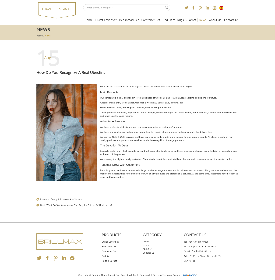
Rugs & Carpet (186, 20)
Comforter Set (150, 20)
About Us (215, 20)
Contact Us (231, 20)
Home (89, 20)
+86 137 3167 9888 (206, 246)
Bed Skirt (169, 20)
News (202, 20)
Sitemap (157, 274)
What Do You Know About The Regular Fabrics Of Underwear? (79, 205)
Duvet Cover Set (105, 20)
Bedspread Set (129, 20)
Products (111, 234)
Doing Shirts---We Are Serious (66, 199)
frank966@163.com (202, 251)
